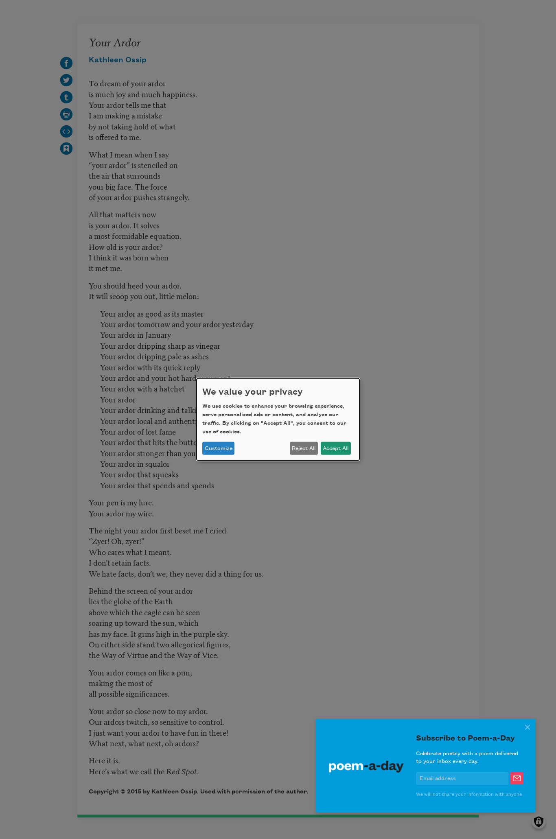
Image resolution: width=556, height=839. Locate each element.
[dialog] (278, 419)
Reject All (303, 448)
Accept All (335, 448)
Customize (218, 448)
